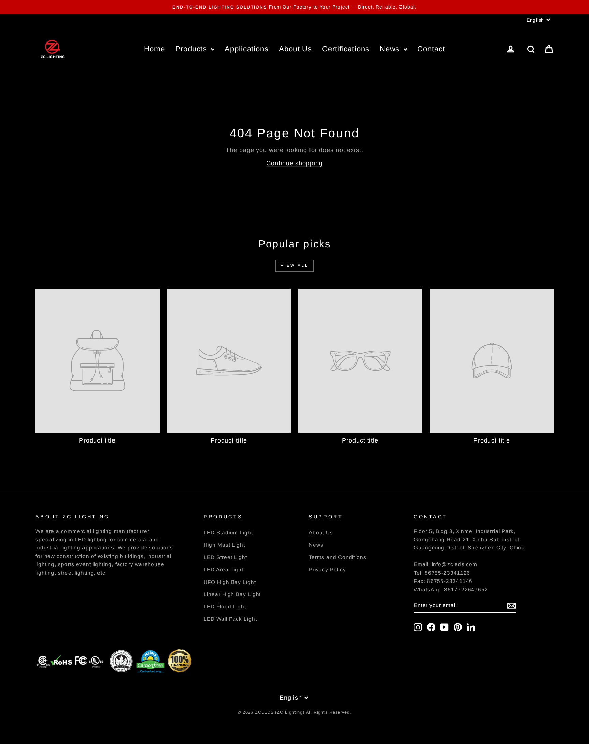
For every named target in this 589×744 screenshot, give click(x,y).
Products (192, 49)
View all (295, 265)
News (391, 49)
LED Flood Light (224, 606)
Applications (247, 49)
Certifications (345, 49)
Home (154, 49)
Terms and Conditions (337, 557)
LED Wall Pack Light (230, 619)
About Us (295, 49)
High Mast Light (224, 545)
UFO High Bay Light (229, 582)
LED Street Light (225, 557)
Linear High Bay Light (232, 594)
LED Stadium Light (228, 533)
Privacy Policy (327, 569)
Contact (431, 49)
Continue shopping (294, 163)
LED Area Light (223, 569)
